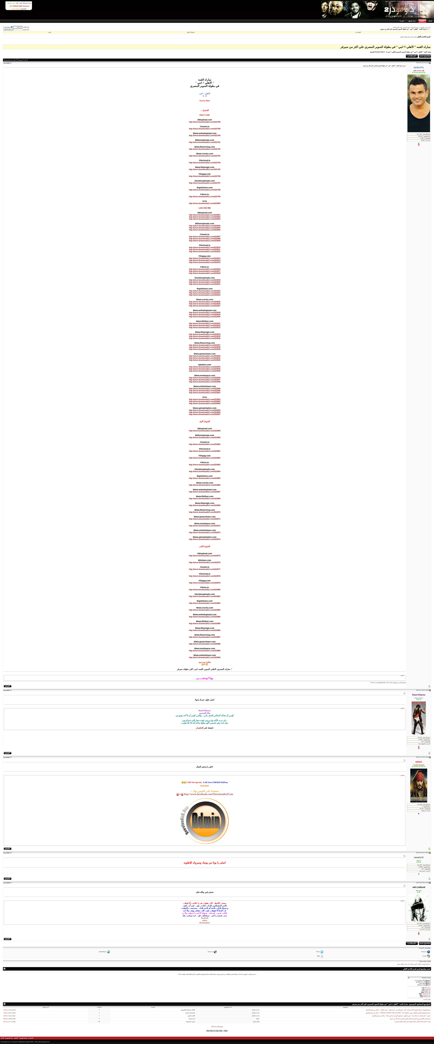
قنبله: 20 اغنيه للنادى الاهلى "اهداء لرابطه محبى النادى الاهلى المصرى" (412, 1021)
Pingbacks (425, 995)
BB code (427, 987)
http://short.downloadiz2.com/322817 (204, 271)
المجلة (430, 21)
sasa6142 (419, 857)
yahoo (204, 920)
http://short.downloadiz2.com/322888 (204, 644)
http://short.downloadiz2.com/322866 (204, 485)
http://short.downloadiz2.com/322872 (204, 526)
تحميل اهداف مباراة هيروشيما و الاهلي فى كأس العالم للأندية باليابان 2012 (197, 974)
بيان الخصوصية (9, 1038)
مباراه (427, 964)
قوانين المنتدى (426, 999)
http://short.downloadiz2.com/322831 (204, 323)
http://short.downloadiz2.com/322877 (204, 569)
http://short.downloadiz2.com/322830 (204, 317)
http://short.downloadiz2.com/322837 (204, 345)
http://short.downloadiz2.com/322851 (204, 393)
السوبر (415, 964)
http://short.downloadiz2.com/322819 (204, 280)
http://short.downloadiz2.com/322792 (204, 149)
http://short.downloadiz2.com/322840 (204, 356)
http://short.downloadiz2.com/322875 (204, 556)
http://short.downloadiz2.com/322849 (204, 389)
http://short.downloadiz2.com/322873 (204, 532)
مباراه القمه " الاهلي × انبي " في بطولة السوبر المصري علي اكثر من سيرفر (385, 46)
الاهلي (419, 964)
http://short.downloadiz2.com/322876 (204, 562)
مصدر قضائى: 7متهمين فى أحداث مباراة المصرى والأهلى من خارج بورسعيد (236, 974)
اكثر (406, 964)
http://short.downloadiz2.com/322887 (204, 637)
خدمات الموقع (412, 21)
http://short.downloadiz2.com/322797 (204, 183)
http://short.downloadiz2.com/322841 (204, 358)
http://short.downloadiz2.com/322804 (204, 226)
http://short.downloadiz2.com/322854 (204, 403)
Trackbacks (425, 993)
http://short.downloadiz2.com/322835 (204, 336)
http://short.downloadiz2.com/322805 (204, 228)
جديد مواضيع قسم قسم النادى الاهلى (416, 969)
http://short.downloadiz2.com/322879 (204, 583)
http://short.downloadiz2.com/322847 (204, 380)
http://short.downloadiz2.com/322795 (204, 169)
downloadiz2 (204, 923)
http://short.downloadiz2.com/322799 (204, 197)
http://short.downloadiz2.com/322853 (204, 401)
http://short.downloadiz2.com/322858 (204, 431)
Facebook (423, 951)
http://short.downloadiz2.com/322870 (204, 512)
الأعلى (2, 1038)
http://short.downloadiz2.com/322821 (204, 284)
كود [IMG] (427, 990)
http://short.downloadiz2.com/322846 (204, 378)
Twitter (318, 951)
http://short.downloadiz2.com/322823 (204, 293)
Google (424, 956)
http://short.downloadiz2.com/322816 (204, 269)
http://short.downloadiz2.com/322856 (204, 412)
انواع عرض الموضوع (10, 60)
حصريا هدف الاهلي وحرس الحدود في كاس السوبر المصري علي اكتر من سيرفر (410, 1018)
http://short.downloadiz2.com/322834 (204, 334)
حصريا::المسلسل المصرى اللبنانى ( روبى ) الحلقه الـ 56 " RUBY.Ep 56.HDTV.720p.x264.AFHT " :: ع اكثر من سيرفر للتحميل (398, 1012)
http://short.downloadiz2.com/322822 (204, 291)
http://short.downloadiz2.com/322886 (204, 630)
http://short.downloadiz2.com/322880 (204, 590)
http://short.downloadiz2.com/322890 (204, 657)
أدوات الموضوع (23, 60)
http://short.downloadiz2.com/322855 (204, 410)
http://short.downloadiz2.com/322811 (204, 249)
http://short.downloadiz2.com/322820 (204, 282)
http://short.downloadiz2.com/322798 (204, 190)
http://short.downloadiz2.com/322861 (204, 451)
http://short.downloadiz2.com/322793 (204, 156)
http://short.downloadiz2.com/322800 (204, 203)
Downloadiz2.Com (6, 1041)
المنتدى (422, 21)
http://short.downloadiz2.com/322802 (204, 217)
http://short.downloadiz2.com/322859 (204, 437)
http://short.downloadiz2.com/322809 (204, 241)
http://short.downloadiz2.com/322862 (204, 458)
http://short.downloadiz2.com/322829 (204, 315)
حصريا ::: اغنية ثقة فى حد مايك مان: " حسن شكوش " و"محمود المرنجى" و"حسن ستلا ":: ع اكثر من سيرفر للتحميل (401, 1015)
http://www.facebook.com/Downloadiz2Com (208, 794)
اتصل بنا (402, 21)
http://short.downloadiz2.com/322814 (204, 260)
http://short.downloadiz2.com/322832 (204, 325)
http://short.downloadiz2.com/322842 (204, 360)
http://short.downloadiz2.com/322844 (204, 369)
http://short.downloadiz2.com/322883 (204, 610)
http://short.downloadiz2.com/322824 (204, 295)
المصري (423, 964)
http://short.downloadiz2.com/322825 (204, 302)
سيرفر (398, 964)
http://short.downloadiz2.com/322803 (204, 219)
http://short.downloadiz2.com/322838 (204, 347)
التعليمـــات (358, 32)
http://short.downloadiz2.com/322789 (204, 129)
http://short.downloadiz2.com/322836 (204, 338)
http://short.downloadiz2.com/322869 (204, 505)
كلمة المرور (26, 29)
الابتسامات (427, 989)
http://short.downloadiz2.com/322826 (204, 304)
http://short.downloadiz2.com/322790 (204, 135)
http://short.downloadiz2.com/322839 (204, 349)
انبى (408, 964)
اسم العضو (26, 27)
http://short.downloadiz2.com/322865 (204, 478)
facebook (204, 918)
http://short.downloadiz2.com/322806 (204, 230)
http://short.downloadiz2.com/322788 (204, 122)
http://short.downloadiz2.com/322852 (204, 399)
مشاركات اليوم (191, 32)
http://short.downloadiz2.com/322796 (204, 176)
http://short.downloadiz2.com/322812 (204, 251)
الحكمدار (199, 728)
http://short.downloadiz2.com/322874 (204, 539)
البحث (49, 32)
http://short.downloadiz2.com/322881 (204, 596)
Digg (318, 956)
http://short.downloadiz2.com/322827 (204, 306)
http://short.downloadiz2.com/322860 (204, 444)
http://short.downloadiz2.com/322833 (204, 327)
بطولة (402, 964)
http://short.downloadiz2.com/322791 (204, 142)
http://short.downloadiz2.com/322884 (204, 617)
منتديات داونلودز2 (424, 27)
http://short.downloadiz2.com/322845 (204, 371)
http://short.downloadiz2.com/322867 (204, 492)
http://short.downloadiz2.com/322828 (204, 313)
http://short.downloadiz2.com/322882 (204, 603)
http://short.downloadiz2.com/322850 (204, 391)
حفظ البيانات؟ (6, 27)
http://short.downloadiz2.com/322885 (204, 624)
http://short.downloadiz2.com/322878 (204, 576)
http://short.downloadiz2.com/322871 (204, 519)
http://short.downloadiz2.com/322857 (204, 414)
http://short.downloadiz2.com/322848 (204, 382)
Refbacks (426, 996)
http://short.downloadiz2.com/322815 (204, 262)
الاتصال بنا (30, 1038)
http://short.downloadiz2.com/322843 (204, 367)
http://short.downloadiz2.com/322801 (204, 215)
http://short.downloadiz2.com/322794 (204, 163)
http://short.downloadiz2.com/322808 (204, 239)
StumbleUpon (102, 951)
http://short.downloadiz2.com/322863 (204, 465)
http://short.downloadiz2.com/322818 (204, 273)
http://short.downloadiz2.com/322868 (204, 499)
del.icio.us (210, 951)
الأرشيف (16, 1038)
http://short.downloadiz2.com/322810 (204, 247)
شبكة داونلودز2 (23, 1038)
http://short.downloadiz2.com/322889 (204, 651)
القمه (411, 964)
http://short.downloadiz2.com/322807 (204, 237)
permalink (6, 63)
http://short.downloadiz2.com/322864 (204, 471)
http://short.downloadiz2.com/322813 (204, 258)
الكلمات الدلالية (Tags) (425, 961)
